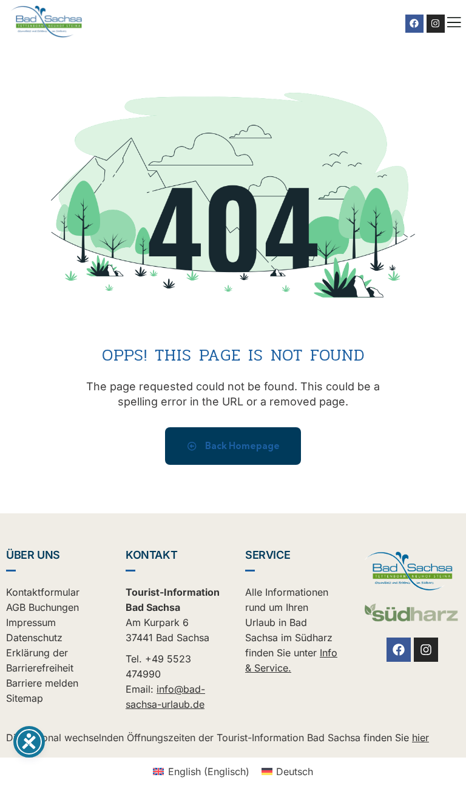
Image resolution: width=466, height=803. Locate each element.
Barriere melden (42, 683)
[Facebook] (414, 24)
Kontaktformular (42, 592)
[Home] (46, 21)
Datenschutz (34, 637)
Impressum (31, 622)
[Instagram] (436, 24)
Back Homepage (241, 445)
